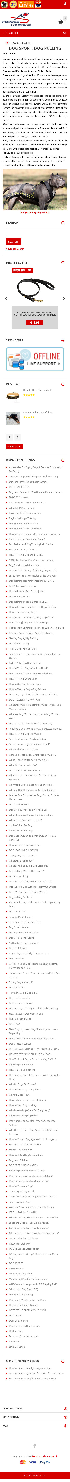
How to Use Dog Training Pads (25, 684)
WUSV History (16, 1268)
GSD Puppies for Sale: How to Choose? (29, 1228)
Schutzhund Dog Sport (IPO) (23, 1289)
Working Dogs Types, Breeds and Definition (32, 1207)
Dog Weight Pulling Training (23, 1305)
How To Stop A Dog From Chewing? (27, 1099)
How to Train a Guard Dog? (23, 678)
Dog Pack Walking (18, 876)
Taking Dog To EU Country (23, 855)
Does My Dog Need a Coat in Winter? (28, 892)
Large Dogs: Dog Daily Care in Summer (29, 953)
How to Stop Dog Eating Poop (24, 1089)
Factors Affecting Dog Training (25, 663)
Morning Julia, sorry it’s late (37, 412)
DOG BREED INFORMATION (23, 1165)
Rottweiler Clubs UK (19, 1243)
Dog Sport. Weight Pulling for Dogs (27, 1299)
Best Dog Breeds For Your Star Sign (27, 1170)
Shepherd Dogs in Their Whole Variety (29, 1222)
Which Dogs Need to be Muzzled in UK (29, 759)
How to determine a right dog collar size (30, 1368)
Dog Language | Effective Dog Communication (33, 694)
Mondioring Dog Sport (20, 1273)
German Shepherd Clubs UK (23, 1238)
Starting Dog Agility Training (23, 638)
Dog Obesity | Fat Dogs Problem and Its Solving (33, 1008)
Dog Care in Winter (19, 927)
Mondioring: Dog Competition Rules (28, 1278)
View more (14, 446)
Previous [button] (6, 298)
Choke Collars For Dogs (21, 825)
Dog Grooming (16, 958)
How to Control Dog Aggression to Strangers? (32, 1139)
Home (7, 43)
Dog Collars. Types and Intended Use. (28, 809)
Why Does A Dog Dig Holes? (23, 1115)
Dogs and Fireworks (19, 998)
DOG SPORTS (16, 1263)
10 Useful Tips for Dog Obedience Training (31, 560)
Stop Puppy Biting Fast (20, 1149)
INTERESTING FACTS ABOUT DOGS (27, 1310)
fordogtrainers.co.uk (45, 1456)
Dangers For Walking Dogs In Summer (28, 481)
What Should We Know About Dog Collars (31, 814)
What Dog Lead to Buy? (21, 860)
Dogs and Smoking (18, 1320)
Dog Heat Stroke (17, 948)
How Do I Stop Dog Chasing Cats (26, 1154)
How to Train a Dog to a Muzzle (25, 733)
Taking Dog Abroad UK (21, 982)
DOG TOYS (14, 1024)
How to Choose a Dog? (21, 1186)
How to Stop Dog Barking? (22, 1069)
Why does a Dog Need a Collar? (25, 820)
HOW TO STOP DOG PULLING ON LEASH (30, 1054)
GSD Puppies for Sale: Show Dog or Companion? (34, 1233)
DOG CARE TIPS (17, 911)
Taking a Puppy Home (20, 916)
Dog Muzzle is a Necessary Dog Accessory (30, 723)
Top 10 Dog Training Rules (23, 648)
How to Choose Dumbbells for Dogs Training (32, 607)
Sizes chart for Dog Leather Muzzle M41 (29, 744)
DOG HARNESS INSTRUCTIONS (25, 770)
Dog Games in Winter (20, 1043)
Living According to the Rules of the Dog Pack (32, 575)
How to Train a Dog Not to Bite (25, 1144)
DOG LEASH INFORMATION (23, 850)
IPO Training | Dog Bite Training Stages (29, 622)
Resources (14, 1341)
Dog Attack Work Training (22, 586)
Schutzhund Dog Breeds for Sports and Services (33, 1217)
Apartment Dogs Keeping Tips (24, 922)
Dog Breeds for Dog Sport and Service (28, 1180)
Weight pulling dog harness (35, 212)
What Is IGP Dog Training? (22, 507)
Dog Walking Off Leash (21, 897)
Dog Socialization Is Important (24, 565)
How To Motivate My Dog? (22, 612)
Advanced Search (15, 248)
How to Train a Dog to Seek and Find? (28, 668)
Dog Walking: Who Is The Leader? (26, 871)
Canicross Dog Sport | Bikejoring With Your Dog (33, 476)
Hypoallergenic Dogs (20, 1018)
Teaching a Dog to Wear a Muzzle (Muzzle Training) (35, 728)
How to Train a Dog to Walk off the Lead (30, 881)
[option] (35, 399)
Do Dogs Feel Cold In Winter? (24, 932)
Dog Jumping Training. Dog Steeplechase (30, 673)
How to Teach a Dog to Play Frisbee (27, 689)
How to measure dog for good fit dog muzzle (32, 1378)
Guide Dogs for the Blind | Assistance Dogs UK (33, 1196)
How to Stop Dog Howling (22, 1105)
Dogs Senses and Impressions (24, 1325)
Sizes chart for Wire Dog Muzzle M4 (27, 739)
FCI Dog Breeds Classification (24, 1248)
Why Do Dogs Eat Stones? (22, 1084)
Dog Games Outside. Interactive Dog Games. (32, 1038)
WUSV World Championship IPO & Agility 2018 (33, 1284)
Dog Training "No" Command (24, 523)
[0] (60, 23)
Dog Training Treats (19, 596)
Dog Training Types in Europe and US (28, 601)
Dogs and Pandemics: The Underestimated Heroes (35, 492)
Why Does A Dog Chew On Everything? (29, 1110)
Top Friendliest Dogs (19, 1201)
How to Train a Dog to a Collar (24, 845)
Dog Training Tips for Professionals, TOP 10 (31, 580)
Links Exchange (17, 1346)
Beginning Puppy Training (22, 518)
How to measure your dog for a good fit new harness (36, 1373)
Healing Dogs (16, 1331)
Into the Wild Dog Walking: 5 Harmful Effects (32, 886)
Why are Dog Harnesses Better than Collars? (32, 790)
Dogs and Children (18, 1160)
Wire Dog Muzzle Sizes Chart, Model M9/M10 (32, 754)
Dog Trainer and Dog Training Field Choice (31, 544)
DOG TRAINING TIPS (19, 486)
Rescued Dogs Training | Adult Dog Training (31, 633)
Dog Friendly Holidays (20, 1003)
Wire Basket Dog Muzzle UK (23, 749)
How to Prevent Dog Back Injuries (26, 591)
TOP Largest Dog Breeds (22, 1191)
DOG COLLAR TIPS (18, 804)
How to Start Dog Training (22, 549)
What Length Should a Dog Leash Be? (28, 865)
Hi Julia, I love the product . (37, 389)
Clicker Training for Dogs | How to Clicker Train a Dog (36, 627)
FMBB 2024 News (18, 497)
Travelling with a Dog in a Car (24, 992)
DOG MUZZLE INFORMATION (24, 699)
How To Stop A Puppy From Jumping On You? (32, 1059)
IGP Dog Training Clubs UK (22, 1212)
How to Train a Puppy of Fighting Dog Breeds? (33, 570)
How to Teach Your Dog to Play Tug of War (31, 617)
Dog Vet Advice (17, 987)
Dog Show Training (19, 643)
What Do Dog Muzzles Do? (23, 765)
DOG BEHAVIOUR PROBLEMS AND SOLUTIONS (34, 1048)
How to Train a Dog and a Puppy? (26, 554)
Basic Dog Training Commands (25, 513)
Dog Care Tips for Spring (21, 937)
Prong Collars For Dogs (21, 830)
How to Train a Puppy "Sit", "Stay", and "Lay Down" (35, 533)
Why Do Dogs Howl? (19, 1094)
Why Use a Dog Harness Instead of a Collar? (31, 784)
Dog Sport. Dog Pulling (21, 1294)
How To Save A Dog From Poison (26, 1013)
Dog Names (15, 1315)
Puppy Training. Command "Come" (27, 539)
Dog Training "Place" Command (25, 528)
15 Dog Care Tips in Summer (24, 943)
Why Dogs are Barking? (21, 1064)
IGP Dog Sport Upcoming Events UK (27, 502)
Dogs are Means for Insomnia (24, 1336)
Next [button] (64, 298)
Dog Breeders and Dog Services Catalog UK (31, 1175)
